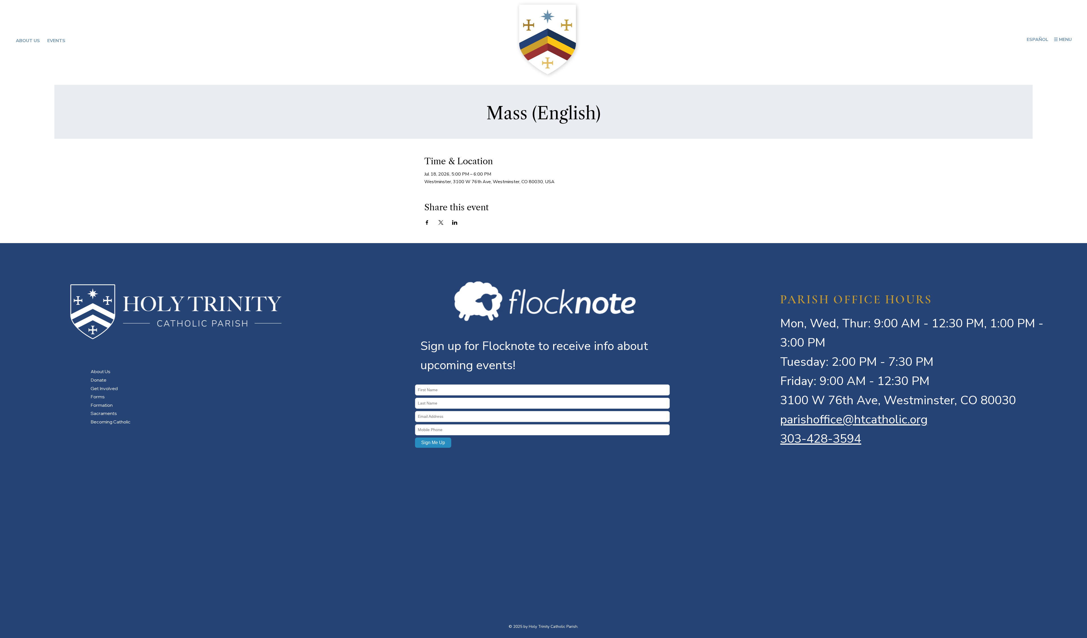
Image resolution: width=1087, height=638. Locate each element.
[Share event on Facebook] (427, 222)
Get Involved (104, 388)
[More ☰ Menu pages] (1074, 39)
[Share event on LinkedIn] (454, 222)
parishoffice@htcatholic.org (854, 419)
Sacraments (104, 413)
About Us (100, 371)
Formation (102, 405)
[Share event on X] (441, 222)
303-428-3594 (820, 439)
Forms (98, 396)
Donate (98, 380)
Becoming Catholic (110, 422)
